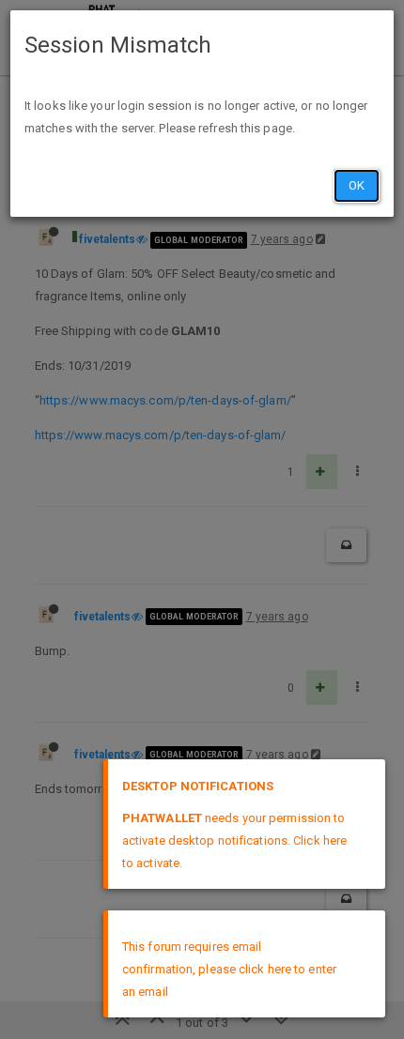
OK (357, 185)
